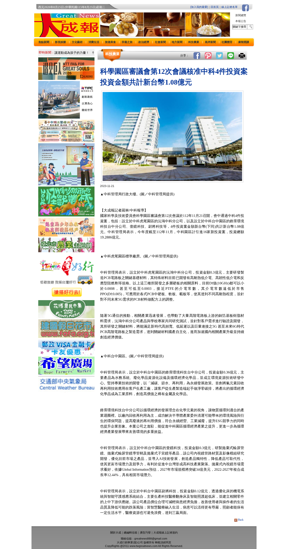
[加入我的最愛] (199, 7)
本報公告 (240, 21)
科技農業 (193, 42)
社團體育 (227, 42)
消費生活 (93, 42)
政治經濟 (143, 42)
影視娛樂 (60, 42)
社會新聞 (160, 42)
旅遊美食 (110, 42)
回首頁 (215, 7)
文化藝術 (77, 42)
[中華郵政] (66, 354)
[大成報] (66, 36)
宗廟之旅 (127, 42)
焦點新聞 (43, 42)
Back (240, 519)
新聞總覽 (240, 15)
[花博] (66, 317)
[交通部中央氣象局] (66, 392)
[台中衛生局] (66, 141)
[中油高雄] (66, 117)
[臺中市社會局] (66, 235)
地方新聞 (177, 42)
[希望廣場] (66, 373)
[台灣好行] (66, 298)
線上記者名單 (229, 7)
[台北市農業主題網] (66, 251)
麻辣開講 (243, 42)
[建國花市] (66, 337)
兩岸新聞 (210, 42)
